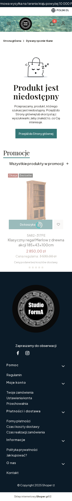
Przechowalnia (17, 403)
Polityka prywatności (21, 450)
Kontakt (12, 473)
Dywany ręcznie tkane (39, 40)
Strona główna (12, 40)
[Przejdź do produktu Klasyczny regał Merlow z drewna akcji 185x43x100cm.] (36, 202)
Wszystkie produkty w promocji (36, 163)
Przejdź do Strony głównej (36, 133)
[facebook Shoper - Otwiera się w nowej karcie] (17, 353)
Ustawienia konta (19, 398)
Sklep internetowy (31, 496)
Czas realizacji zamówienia (25, 432)
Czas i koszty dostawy (22, 426)
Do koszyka (27, 224)
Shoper (47, 485)
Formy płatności (18, 421)
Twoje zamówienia (19, 392)
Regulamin (14, 375)
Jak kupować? (16, 455)
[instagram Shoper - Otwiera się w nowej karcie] (27, 353)
